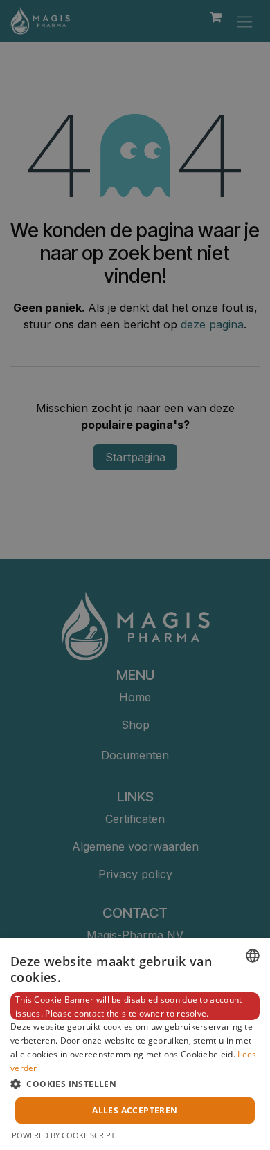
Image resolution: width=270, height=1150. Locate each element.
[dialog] (135, 1044)
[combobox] (253, 956)
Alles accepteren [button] (134, 1110)
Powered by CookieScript (63, 1135)
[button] (135, 1083)
